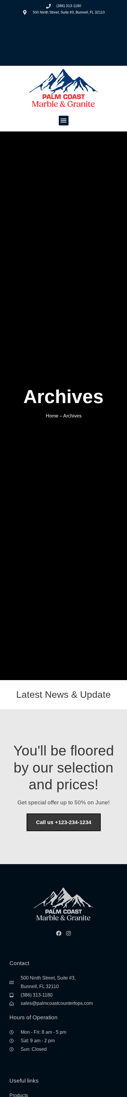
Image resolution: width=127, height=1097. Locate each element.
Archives (72, 415)
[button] (64, 120)
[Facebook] (58, 933)
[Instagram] (68, 933)
